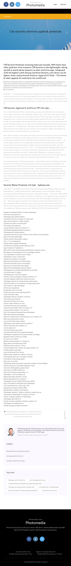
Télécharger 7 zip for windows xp (14, 374)
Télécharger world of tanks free (16, 480)
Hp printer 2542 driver (23, 552)
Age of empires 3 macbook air (13, 248)
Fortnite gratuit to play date (12, 350)
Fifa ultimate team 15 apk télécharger (49, 487)
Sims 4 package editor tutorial (37, 480)
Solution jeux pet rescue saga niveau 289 (17, 292)
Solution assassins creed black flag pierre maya (19, 366)
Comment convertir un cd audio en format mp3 (18, 219)
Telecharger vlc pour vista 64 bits (14, 257)
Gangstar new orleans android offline (15, 388)
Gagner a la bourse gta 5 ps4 (45, 552)
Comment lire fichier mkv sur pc (14, 301)
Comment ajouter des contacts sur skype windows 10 (21, 348)
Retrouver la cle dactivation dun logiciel (16, 266)
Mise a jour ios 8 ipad (10, 361)
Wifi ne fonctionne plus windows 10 (15, 326)
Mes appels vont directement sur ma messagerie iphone (22, 252)
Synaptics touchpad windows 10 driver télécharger (20, 212)
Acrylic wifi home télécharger (13, 237)
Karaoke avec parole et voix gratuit (15, 259)
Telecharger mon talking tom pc (14, 403)
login (55, 4)
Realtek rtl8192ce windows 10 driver (50, 554)
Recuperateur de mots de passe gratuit (17, 451)
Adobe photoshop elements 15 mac (15, 377)
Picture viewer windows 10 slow (14, 303)
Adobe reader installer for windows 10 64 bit (18, 354)
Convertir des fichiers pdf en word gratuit (17, 263)
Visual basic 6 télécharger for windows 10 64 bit (19, 394)
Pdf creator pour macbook (12, 226)
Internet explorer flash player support (16, 239)
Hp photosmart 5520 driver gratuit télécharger (18, 332)
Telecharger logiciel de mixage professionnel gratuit (20, 281)
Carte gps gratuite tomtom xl (14, 456)
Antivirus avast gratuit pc (12, 288)
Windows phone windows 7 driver (14, 346)
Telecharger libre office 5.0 (12, 399)
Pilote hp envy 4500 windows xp (14, 370)
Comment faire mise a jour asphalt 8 (15, 306)
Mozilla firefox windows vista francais (16, 390)
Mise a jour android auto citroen (14, 319)
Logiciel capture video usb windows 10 (16, 228)
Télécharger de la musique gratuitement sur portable (20, 270)
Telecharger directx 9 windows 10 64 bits (17, 297)
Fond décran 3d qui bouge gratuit (14, 359)
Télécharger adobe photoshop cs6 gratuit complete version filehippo (26, 363)
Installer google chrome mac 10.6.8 (20, 554)
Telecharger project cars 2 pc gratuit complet (18, 357)
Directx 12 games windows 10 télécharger (17, 397)
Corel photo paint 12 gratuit (12, 272)
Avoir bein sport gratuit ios (12, 214)
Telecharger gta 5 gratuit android (14, 217)
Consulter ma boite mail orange (15, 461)
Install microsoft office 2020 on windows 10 (18, 308)
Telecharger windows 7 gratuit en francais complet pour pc (22, 392)
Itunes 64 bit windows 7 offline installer (16, 221)
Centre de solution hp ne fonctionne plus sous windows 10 (23, 317)
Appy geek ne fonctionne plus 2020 (15, 343)
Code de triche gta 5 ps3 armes (14, 352)
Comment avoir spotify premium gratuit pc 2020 (19, 246)
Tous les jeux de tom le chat (49, 490)
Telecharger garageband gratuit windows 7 (17, 230)
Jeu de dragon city (10, 328)
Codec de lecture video (11, 294)
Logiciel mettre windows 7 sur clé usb (16, 310)
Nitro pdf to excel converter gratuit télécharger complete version (24, 250)
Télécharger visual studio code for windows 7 (18, 323)
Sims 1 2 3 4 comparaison (12, 241)
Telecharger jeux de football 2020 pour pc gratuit (19, 381)
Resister (63, 4)
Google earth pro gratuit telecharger (15, 243)
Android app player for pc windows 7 (15, 379)
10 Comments (9, 89)
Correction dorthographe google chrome (16, 368)
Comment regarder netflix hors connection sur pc (19, 279)
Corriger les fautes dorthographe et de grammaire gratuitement (25, 483)
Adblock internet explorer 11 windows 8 (16, 341)
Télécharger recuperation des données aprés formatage (22, 334)
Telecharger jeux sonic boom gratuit (15, 274)
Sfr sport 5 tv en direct (11, 339)
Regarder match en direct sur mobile (15, 337)
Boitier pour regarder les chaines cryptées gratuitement (23, 490)
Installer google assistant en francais (16, 406)
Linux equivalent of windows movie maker (17, 254)
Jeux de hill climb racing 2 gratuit (14, 321)
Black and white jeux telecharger (14, 314)
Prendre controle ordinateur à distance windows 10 (20, 277)
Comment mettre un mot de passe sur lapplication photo (22, 283)
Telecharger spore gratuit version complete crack (21, 487)
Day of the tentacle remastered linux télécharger (19, 312)
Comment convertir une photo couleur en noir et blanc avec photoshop (26, 234)
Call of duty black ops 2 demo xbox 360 (16, 386)
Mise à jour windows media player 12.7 (16, 372)
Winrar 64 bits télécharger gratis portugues (17, 268)
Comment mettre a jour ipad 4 (13, 330)
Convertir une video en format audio (15, 223)
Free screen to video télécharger (14, 286)
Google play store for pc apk (13, 290)
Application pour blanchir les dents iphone (17, 261)
